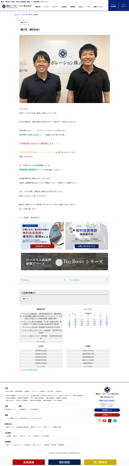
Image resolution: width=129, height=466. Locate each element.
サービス (46, 6)
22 (107, 323)
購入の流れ (51, 391)
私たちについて (18, 445)
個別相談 (113, 5)
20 (94, 323)
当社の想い (36, 436)
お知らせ (81, 6)
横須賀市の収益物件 (23, 398)
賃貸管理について (11, 409)
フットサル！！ (75, 280)
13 (94, 321)
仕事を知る (28, 445)
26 (88, 325)
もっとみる (41, 341)
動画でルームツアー (36, 427)
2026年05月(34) (41, 360)
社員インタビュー (37, 445)
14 (100, 321)
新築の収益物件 (47, 400)
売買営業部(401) (88, 357)
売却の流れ (59, 391)
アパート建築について (12, 418)
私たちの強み (9, 391)
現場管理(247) (88, 363)
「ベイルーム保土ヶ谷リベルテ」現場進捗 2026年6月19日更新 (41, 332)
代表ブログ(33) (88, 351)
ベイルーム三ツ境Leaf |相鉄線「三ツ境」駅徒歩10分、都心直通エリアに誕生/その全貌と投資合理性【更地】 (41, 323)
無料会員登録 (19, 391)
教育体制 (46, 445)
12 (88, 321)
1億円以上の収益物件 (22, 400)
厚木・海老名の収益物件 (37, 398)
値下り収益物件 (58, 400)
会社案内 (64, 6)
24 (75, 325)
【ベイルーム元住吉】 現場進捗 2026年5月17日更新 (41, 327)
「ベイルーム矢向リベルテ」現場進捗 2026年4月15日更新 (41, 337)
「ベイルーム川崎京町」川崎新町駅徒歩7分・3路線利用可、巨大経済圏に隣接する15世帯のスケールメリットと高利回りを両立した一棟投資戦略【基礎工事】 (41, 316)
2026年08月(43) (41, 351)
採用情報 (72, 6)
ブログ (89, 6)
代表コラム (23, 436)
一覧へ (65, 280)
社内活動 (53, 445)
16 (69, 323)
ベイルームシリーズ (23, 395)
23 (69, 325)
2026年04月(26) (41, 363)
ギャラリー (55, 6)
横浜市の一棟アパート (65, 395)
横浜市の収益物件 (78, 395)
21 (100, 323)
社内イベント (47, 427)
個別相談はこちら (107, 410)
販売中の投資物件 (11, 395)
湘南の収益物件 (50, 398)
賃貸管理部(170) (88, 354)
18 (82, 323)
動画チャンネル (98, 6)
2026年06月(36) (41, 357)
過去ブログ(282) (88, 360)
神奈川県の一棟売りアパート (49, 395)
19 (88, 323)
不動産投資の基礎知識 (23, 427)
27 (94, 325)
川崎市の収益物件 (11, 398)
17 (75, 323)
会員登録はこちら (107, 415)
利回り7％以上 (10, 400)
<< (72, 313)
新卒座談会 (61, 445)
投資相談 (27, 391)
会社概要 (8, 436)
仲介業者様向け (34, 409)
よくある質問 (45, 436)
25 (82, 325)
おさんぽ (25, 280)
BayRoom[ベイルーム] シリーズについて (31, 418)
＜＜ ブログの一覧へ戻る (28, 369)
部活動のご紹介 (57, 427)
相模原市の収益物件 (61, 398)
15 (107, 321)
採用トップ (9, 445)
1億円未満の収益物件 (35, 400)
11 (81, 321)
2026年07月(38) (41, 354)
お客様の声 (43, 391)
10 (75, 321)
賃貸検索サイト (24, 409)
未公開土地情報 (35, 395)
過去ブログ (24, 22)
